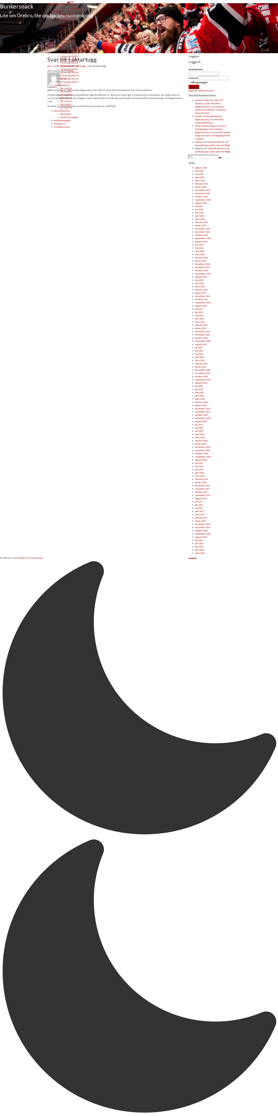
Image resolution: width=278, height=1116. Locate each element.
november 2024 (202, 231)
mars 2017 (200, 514)
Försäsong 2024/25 (69, 56)
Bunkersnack (57, 4)
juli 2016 (199, 540)
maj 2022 (199, 315)
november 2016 (202, 527)
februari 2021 (201, 363)
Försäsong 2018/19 (69, 75)
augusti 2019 (201, 421)
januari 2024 (200, 260)
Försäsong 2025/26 (69, 53)
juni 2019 (199, 427)
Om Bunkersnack (62, 126)
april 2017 (199, 511)
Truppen (58, 11)
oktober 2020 (201, 376)
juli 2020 (199, 386)
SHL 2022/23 (66, 98)
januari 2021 (200, 366)
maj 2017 (199, 508)
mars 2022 (200, 321)
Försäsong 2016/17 (69, 81)
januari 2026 (200, 186)
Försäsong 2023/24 (69, 59)
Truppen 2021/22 (68, 30)
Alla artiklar (65, 114)
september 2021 (203, 341)
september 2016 (203, 533)
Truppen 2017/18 (68, 43)
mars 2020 (200, 398)
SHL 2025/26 (66, 88)
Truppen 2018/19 (68, 40)
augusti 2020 (201, 382)
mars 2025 (200, 219)
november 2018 (202, 450)
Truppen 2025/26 (68, 17)
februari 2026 (201, 183)
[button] (139, 837)
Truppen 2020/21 (68, 33)
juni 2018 (199, 466)
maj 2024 (199, 247)
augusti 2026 (201, 167)
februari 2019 (201, 440)
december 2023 (202, 264)
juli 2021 (199, 347)
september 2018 (203, 456)
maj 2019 (199, 431)
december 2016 (202, 524)
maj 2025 (199, 212)
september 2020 (203, 379)
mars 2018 (200, 476)
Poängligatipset (61, 85)
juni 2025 (199, 209)
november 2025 (202, 193)
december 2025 (202, 190)
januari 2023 (200, 292)
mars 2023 (200, 286)
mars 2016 (200, 553)
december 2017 (202, 485)
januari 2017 (200, 520)
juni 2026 (199, 170)
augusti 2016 (201, 537)
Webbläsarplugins (62, 120)
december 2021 (202, 331)
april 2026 (199, 177)
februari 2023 (201, 289)
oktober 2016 (201, 530)
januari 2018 (200, 482)
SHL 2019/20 (66, 107)
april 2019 (199, 434)
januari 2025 (200, 225)
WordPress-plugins (69, 117)
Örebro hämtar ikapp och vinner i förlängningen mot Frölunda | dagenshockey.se (211, 129)
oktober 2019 (201, 414)
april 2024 (199, 251)
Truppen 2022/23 (68, 27)
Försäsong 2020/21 (69, 69)
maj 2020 (199, 392)
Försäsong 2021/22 (69, 65)
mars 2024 (200, 254)
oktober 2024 (201, 235)
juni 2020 (199, 389)
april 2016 (199, 549)
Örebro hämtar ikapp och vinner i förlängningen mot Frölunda (213, 135)
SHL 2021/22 (66, 101)
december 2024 (202, 228)
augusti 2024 (201, 241)
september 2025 (203, 199)
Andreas (199, 142)
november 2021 (202, 334)
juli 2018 (199, 463)
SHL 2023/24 (66, 94)
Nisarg (40, 557)
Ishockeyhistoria (62, 110)
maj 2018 (199, 469)
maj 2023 (199, 280)
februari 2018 (201, 479)
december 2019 (202, 408)
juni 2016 (199, 543)
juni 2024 (199, 244)
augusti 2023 (201, 276)
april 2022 (199, 318)
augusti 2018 (201, 459)
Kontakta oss (60, 123)
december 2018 (202, 447)
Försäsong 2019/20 (69, 72)
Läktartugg (75, 8)
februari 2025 (201, 222)
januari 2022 (200, 328)
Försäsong (59, 46)
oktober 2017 (201, 492)
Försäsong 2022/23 (69, 62)
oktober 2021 (201, 337)
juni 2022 (199, 312)
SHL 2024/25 (66, 91)
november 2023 (202, 267)
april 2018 (199, 472)
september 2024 (203, 238)
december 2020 (202, 370)
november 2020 (202, 373)
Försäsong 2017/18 (69, 78)
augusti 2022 (201, 305)
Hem (72, 1)
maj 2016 (199, 546)
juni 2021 (199, 350)
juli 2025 (199, 206)
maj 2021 (199, 353)
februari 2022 (201, 325)
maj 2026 (199, 174)
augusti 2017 (201, 498)
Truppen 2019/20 (68, 36)
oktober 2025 (201, 196)
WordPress (23, 557)
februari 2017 (201, 517)
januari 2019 (200, 443)
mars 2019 (200, 437)
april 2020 (199, 395)
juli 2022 (199, 309)
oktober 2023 (201, 270)
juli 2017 (199, 501)
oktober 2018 (201, 453)
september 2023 (203, 273)
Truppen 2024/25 (68, 20)
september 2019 (203, 418)
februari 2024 (201, 257)
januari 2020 (200, 405)
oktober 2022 (201, 299)
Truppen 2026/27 (68, 14)
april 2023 (199, 283)
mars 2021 (200, 360)
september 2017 (203, 495)
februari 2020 (201, 402)
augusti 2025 (201, 203)
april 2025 (199, 215)
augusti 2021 (201, 344)
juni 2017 (199, 504)
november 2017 (202, 488)
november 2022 (202, 296)
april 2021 (199, 357)
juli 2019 (199, 424)
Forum (73, 4)
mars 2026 (200, 180)
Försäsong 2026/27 (69, 49)
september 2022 (203, 302)
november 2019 (202, 411)
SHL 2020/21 (66, 104)
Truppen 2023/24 (68, 24)
